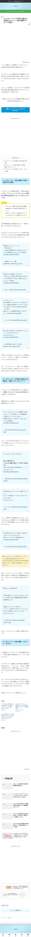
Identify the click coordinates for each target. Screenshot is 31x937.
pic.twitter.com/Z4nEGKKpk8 (11, 282)
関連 (7, 171)
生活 (4, 727)
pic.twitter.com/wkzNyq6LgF (10, 471)
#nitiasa (24, 252)
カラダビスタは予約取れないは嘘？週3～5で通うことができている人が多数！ (7, 705)
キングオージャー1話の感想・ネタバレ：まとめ (15, 169)
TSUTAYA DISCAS (10, 558)
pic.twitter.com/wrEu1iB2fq (14, 313)
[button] (28, 479)
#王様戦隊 (10, 420)
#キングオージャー (8, 335)
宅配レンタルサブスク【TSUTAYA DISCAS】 (15, 109)
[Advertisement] (15, 41)
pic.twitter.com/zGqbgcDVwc (11, 423)
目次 (13, 157)
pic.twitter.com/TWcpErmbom (11, 254)
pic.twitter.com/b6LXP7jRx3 (10, 337)
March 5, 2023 (18, 263)
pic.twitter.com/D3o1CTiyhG (10, 539)
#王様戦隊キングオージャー (13, 252)
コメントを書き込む (15, 910)
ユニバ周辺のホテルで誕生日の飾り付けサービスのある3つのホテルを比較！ (7, 715)
